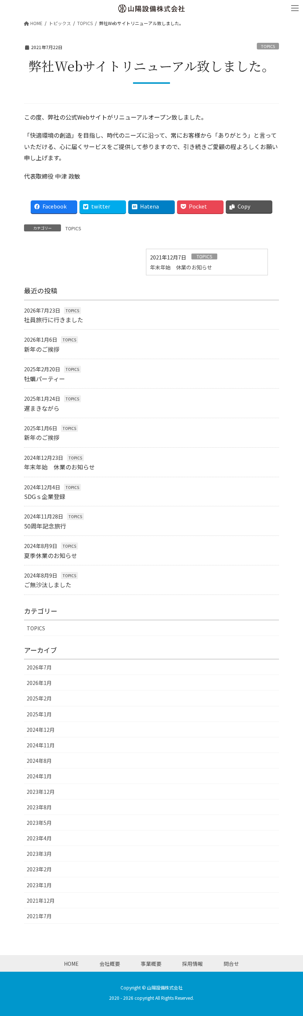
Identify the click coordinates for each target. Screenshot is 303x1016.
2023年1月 (39, 885)
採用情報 (192, 963)
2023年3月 (39, 853)
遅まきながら (41, 408)
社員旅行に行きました (53, 319)
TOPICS (268, 46)
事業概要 (151, 963)
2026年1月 (39, 682)
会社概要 (109, 963)
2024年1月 (39, 776)
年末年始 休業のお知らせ (181, 267)
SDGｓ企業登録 (44, 496)
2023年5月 (39, 822)
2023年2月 (39, 869)
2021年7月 (39, 916)
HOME (71, 963)
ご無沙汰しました (47, 584)
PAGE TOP (289, 978)
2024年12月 (41, 729)
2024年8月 (39, 760)
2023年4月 (39, 838)
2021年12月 (41, 900)
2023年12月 (41, 791)
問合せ (231, 963)
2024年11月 (41, 745)
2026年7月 (39, 667)
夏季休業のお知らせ (50, 555)
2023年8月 (39, 807)
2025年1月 (39, 714)
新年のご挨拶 (41, 349)
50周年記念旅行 (45, 525)
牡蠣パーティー (44, 378)
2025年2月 (39, 698)
